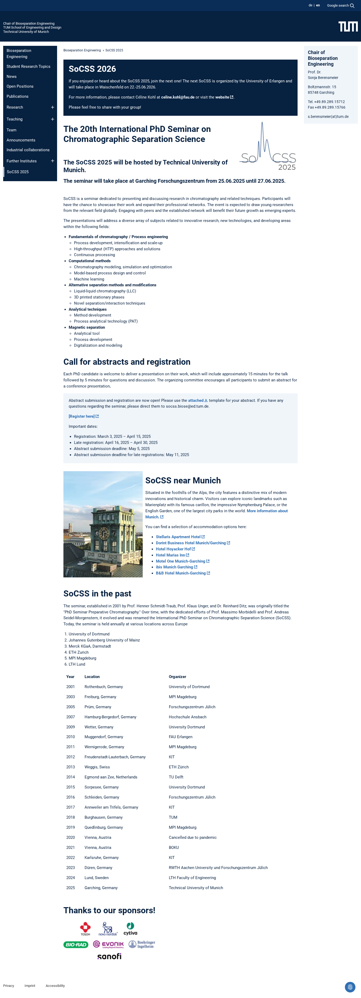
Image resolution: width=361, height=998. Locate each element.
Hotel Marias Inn (170, 555)
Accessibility (55, 986)
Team (11, 130)
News (12, 76)
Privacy (8, 986)
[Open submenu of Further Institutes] (52, 161)
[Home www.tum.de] (348, 26)
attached (195, 400)
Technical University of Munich (26, 32)
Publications (18, 96)
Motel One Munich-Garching (180, 561)
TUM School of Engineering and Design (32, 27)
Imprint (30, 986)
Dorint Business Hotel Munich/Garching (191, 543)
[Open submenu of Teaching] (52, 119)
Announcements (21, 140)
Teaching (14, 119)
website (222, 97)
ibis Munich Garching (174, 567)
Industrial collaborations (28, 150)
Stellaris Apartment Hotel (178, 536)
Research (15, 107)
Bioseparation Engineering (19, 53)
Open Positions (20, 86)
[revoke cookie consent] (350, 987)
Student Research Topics (28, 66)
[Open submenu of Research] (52, 107)
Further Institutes (22, 161)
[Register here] (82, 416)
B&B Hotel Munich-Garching (181, 573)
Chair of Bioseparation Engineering (28, 23)
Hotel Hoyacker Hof (173, 549)
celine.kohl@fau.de (178, 97)
